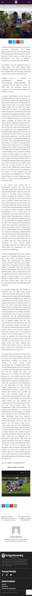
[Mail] (11, 575)
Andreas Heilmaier (16, 537)
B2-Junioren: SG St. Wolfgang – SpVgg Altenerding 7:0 (24, 518)
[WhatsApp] (22, 42)
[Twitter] (14, 42)
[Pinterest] (18, 42)
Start (2, 6)
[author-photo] (16, 534)
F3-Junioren (16, 28)
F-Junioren (13, 6)
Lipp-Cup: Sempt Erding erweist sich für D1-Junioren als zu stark (9, 518)
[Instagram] (6, 575)
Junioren (7, 6)
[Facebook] (10, 42)
